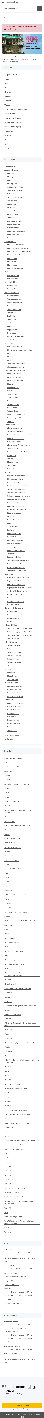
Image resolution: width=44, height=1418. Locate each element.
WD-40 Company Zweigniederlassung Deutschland (19, 1202)
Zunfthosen (11, 319)
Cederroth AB (9, 821)
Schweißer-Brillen (14, 645)
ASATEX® (8, 771)
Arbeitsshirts (12, 207)
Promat (7, 1097)
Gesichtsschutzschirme (16, 567)
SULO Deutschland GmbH (14, 1149)
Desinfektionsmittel (12, 683)
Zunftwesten (12, 323)
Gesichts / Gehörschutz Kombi (19, 591)
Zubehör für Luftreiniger (17, 703)
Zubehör (10, 217)
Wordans (7, 1232)
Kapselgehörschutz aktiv (16, 584)
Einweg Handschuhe (15, 513)
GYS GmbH (8, 934)
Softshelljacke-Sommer (16, 194)
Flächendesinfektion (15, 686)
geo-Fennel (8, 925)
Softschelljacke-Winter (16, 187)
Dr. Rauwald (9, 856)
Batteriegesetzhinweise (13, 122)
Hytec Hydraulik (10, 984)
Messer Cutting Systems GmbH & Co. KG (20, 1043)
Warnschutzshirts (14, 306)
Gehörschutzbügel (14, 605)
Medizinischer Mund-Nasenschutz (20, 350)
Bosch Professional (11, 801)
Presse (7, 79)
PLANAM (7, 1093)
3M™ (6, 762)
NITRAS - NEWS (10, 1354)
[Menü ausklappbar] (3, 1)
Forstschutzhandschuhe (16, 231)
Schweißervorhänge (15, 652)
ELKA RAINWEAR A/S (12, 869)
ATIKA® (7, 780)
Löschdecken (12, 676)
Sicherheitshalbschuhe (16, 431)
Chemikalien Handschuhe (17, 509)
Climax (7, 834)
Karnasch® (8, 993)
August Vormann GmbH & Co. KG (17, 784)
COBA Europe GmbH (12, 838)
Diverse (7, 851)
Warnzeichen (12, 730)
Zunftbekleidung (10, 313)
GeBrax (7, 916)
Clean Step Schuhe (14, 442)
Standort (7, 101)
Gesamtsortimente (12, 735)
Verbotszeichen (13, 727)
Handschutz (9, 472)
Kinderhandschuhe (14, 255)
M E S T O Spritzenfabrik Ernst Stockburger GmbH (21, 1024)
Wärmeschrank (13, 411)
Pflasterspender (13, 387)
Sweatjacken (12, 201)
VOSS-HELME (9, 1184)
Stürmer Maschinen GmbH (14, 1145)
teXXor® (7, 1171)
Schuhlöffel (11, 469)
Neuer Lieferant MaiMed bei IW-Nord (20, 1295)
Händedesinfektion (14, 689)
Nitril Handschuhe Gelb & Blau (19, 486)
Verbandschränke (14, 401)
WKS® (6, 1228)
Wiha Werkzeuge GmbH (13, 1217)
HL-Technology (10, 960)
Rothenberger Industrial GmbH (16, 1110)
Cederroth (8, 817)
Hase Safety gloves (11, 942)
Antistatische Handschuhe (17, 499)
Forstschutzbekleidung (13, 221)
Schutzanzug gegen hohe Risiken (20, 635)
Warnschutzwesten (14, 309)
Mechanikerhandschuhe (16, 476)
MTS (6, 1056)
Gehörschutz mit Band (16, 601)
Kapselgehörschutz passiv (17, 581)
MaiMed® (8, 1030)
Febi (6, 886)
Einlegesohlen (12, 462)
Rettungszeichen (13, 723)
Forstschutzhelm (13, 234)
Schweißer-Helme (14, 659)
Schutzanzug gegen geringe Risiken (21, 628)
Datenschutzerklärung (13, 118)
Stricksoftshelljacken (15, 197)
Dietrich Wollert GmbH (13, 847)
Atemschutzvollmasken (16, 367)
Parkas (9, 180)
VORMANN (8, 1179)
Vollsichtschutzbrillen (15, 564)
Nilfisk (6, 1071)
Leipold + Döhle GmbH (13, 1014)
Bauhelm (10, 530)
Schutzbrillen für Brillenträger (19, 560)
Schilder (10, 391)
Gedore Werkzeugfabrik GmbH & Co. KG (20, 921)
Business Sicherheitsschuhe (18, 452)
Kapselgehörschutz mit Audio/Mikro (21, 588)
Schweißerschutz (11, 642)
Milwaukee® (9, 1051)
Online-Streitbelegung (13, 127)
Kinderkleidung (10, 241)
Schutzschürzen (13, 639)
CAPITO (7, 806)
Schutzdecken (12, 679)
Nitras (6, 1075)
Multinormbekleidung (13, 272)
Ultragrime (8, 1175)
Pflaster (10, 384)
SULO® (7, 1153)
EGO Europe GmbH (11, 860)
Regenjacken (12, 289)
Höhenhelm (11, 537)
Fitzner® (7, 903)
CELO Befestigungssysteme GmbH (17, 826)
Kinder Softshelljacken (16, 245)
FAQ (6, 144)
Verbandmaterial (14, 397)
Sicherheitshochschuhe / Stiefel (19, 435)
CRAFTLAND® (9, 843)
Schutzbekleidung (11, 625)
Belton (7, 788)
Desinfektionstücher (15, 693)
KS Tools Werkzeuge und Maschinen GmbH (21, 1006)
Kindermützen (13, 262)
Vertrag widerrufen (22, 1405)
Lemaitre (7, 1019)
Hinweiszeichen (13, 720)
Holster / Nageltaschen (16, 336)
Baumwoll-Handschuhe (16, 506)
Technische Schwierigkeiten (16, 1277)
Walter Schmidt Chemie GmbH (16, 1197)
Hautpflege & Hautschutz (14, 608)
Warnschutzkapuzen (15, 302)
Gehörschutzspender (15, 598)
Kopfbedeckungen (14, 533)
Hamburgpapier (10, 938)
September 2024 (10, 1273)
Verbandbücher (13, 394)
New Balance (9, 1067)
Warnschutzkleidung (12, 292)
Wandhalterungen (14, 408)
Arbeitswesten (13, 214)
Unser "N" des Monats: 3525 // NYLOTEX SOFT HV (20, 1260)
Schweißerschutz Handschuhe (19, 496)
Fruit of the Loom (11, 908)
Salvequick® (9, 1119)
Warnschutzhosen (14, 296)
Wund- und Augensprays (17, 414)
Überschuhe (12, 455)
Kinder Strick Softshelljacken (18, 248)
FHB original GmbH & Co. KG (15, 895)
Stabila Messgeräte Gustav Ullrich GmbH (20, 1140)
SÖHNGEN (8, 1127)
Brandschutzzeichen (15, 710)
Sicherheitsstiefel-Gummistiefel (19, 445)
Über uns (8, 83)
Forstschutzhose (13, 228)
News (6, 88)
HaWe (6, 947)
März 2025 (8, 1249)
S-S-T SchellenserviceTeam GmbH (17, 1114)
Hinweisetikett (12, 717)
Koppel (10, 326)
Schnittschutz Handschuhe (17, 489)
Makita (7, 1034)
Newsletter (8, 92)
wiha (6, 1212)
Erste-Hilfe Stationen (15, 374)
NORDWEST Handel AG (13, 1084)
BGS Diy (7, 793)
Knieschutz (8, 622)
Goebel (7, 929)
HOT (6, 968)
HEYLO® (7, 955)
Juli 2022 (7, 1300)
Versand (7, 105)
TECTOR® (8, 1162)
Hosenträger (12, 333)
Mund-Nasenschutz (15, 347)
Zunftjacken (12, 316)
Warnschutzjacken (14, 299)
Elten (6, 873)
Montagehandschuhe (15, 479)
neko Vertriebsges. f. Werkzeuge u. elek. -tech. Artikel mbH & (20, 1061)
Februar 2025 (9, 1265)
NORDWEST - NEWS (12, 1346)
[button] (31, 2)
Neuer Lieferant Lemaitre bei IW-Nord (20, 1292)
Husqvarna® (9, 980)
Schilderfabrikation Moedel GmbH (17, 1123)
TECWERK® (8, 1166)
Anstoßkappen (13, 547)
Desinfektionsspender (16, 696)
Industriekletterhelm (15, 543)
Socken (10, 459)
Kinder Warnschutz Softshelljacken (21, 251)
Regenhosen (12, 285)
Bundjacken (12, 173)
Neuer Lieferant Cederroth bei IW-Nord (20, 1253)
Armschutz (11, 516)
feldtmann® (9, 890)
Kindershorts (12, 265)
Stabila (7, 1136)
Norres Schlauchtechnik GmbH (16, 1088)
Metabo (7, 1047)
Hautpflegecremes (14, 618)
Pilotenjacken (12, 184)
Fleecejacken (12, 177)
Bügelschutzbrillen (14, 557)
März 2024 (8, 1289)
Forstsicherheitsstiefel (16, 238)
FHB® (6, 899)
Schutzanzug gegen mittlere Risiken (21, 632)
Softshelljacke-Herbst (15, 190)
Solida (6, 1132)
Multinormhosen (13, 275)
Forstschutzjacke (13, 224)
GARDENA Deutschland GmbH (16, 912)
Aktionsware (10, 739)
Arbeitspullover (13, 211)
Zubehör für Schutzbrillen (17, 571)
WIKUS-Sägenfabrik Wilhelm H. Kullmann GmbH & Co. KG (20, 1222)
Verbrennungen (13, 404)
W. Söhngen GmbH (11, 1192)
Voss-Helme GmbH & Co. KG (15, 1188)
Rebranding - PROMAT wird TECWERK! (20, 1269)
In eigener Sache (10, 1321)
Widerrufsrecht (10, 114)
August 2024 (9, 1281)
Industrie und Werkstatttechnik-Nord (19, 988)
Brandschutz (9, 669)
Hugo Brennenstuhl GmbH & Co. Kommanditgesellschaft (17, 974)
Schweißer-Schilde (14, 655)
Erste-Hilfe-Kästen (14, 377)
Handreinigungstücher (16, 615)
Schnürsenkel (12, 465)
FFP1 (9, 353)
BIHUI (6, 797)
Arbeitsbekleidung (11, 170)
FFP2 (9, 357)
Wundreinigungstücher (16, 418)
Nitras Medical (10, 1080)
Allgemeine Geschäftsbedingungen (18, 109)
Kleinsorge (8, 997)
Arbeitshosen (12, 204)
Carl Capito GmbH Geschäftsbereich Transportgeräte (18, 811)
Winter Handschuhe (15, 520)
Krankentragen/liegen (15, 380)
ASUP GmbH (9, 775)
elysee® (7, 877)
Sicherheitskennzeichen (13, 706)
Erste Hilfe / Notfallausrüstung (16, 370)
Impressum (8, 131)
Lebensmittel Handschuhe (17, 503)
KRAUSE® (8, 1001)
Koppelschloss (13, 330)
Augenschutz (9, 554)
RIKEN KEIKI (9, 1106)
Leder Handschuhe (14, 482)
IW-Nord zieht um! (12, 1284)
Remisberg (8, 1101)
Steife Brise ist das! (12, 1303)
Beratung (8, 135)
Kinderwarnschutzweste (16, 268)
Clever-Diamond (10, 830)
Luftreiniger (9, 700)
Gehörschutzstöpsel (15, 594)
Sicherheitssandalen (15, 428)
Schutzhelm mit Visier (15, 540)
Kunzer (7, 1010)
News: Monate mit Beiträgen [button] (13, 1394)
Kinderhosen (12, 258)
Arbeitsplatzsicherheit (13, 666)
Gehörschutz (9, 574)
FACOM (7, 882)
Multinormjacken (14, 279)
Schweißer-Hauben (14, 662)
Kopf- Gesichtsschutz (12, 526)
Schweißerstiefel (13, 448)
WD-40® (7, 1208)
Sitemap (7, 96)
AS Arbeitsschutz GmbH (13, 767)
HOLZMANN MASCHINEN (14, 964)
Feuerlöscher (12, 672)
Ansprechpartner (11, 75)
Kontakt (7, 148)
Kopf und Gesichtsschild (16, 550)
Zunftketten (11, 340)
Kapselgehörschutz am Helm (18, 577)
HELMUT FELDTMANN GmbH (15, 951)
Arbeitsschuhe (10, 425)
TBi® (6, 1158)
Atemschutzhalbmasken (16, 363)
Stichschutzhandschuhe (16, 493)
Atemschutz (9, 343)
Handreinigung (13, 611)
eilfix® (7, 864)
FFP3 (9, 360)
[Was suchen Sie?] (39, 8)
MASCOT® (8, 1038)
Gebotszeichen (13, 713)
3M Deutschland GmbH (13, 758)
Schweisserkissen (14, 649)
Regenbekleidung (11, 282)
